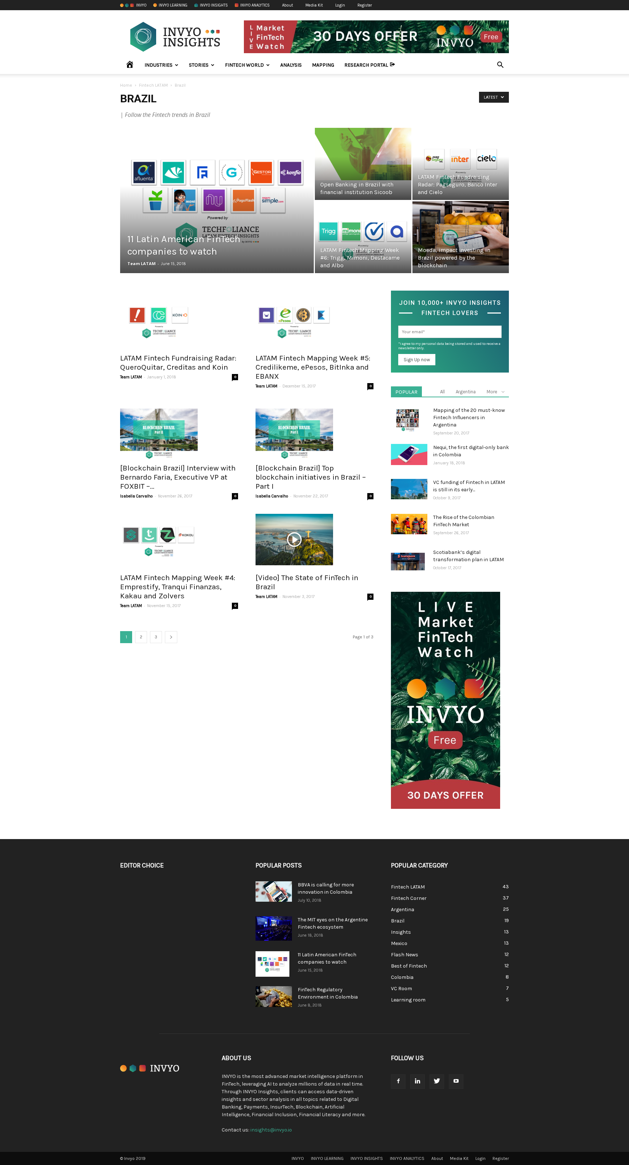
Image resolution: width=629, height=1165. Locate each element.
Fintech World (244, 65)
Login (340, 5)
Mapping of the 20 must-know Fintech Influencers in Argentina (469, 417)
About (287, 5)
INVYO (141, 5)
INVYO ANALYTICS (255, 5)
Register (364, 5)
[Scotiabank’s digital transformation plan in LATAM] (408, 561)
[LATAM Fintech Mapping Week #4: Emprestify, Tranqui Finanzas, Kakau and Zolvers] (179, 540)
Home (126, 85)
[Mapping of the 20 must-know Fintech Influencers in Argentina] (408, 419)
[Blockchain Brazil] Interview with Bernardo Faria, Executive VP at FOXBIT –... (178, 477)
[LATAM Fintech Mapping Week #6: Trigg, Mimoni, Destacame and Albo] (363, 237)
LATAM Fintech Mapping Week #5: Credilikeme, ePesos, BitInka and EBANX (313, 367)
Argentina (466, 391)
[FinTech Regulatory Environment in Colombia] (274, 996)
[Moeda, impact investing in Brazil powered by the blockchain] (460, 233)
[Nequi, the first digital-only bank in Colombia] (409, 454)
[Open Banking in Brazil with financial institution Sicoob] (363, 154)
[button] (500, 65)
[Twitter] (437, 1081)
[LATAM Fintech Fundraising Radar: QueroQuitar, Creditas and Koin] (179, 320)
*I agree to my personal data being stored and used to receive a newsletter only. (449, 346)
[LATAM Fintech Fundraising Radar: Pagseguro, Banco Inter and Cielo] (460, 164)
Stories (199, 65)
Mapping (323, 65)
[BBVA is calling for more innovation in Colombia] (274, 891)
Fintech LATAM (153, 85)
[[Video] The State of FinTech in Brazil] (314, 540)
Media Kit (314, 5)
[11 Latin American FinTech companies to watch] (217, 201)
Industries (159, 65)
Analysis (291, 65)
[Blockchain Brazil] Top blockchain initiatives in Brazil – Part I (311, 477)
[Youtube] (456, 1081)
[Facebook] (398, 1081)
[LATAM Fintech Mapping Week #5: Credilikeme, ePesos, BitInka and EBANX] (314, 320)
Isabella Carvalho (136, 496)
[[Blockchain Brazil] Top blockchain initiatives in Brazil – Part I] (314, 430)
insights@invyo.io (271, 1130)
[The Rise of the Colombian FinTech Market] (409, 524)
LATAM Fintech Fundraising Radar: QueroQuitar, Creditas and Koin (178, 362)
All (442, 391)
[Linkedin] (417, 1081)
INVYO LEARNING (173, 5)
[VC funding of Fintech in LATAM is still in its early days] (409, 489)
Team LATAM (141, 263)
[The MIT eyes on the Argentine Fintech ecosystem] (274, 928)
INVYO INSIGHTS (214, 5)
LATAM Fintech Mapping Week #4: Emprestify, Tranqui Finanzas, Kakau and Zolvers (177, 586)
